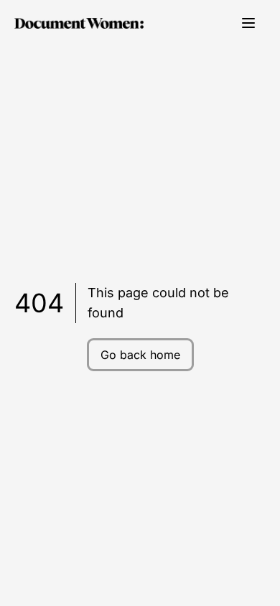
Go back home (140, 355)
